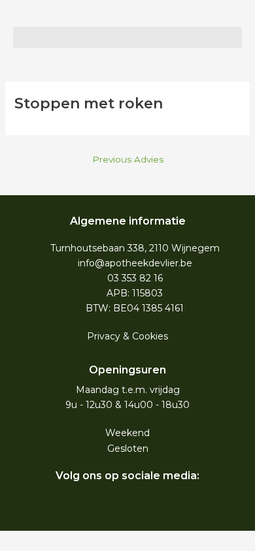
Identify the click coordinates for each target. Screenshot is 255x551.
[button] (127, 37)
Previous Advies (127, 159)
